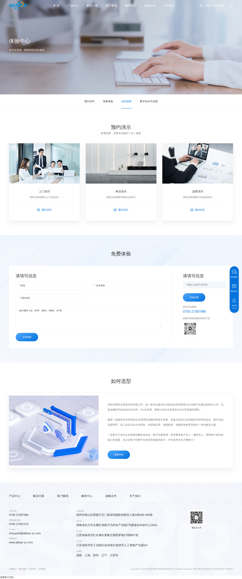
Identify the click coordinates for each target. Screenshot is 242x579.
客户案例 (111, 5)
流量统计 (13, 569)
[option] (121, 47)
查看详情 (118, 454)
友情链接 (42, 569)
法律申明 (32, 569)
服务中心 (130, 5)
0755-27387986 (194, 311)
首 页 (56, 5)
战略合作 (149, 5)
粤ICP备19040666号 (203, 569)
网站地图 (22, 569)
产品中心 (73, 5)
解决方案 (92, 5)
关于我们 (169, 5)
